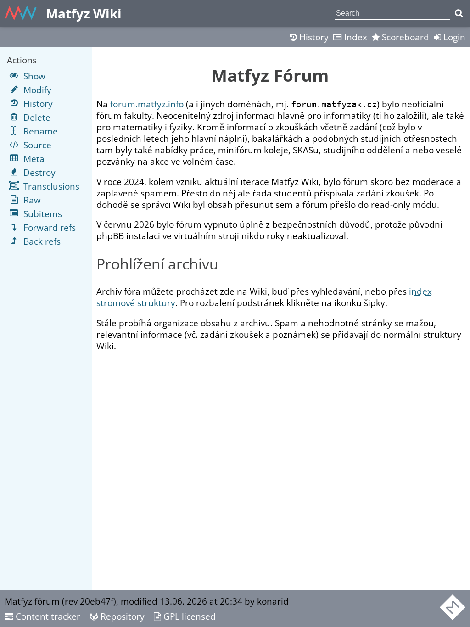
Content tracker (46, 616)
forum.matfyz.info (147, 104)
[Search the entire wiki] (458, 13)
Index (354, 37)
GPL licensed (188, 616)
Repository (121, 616)
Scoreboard (404, 37)
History (313, 37)
